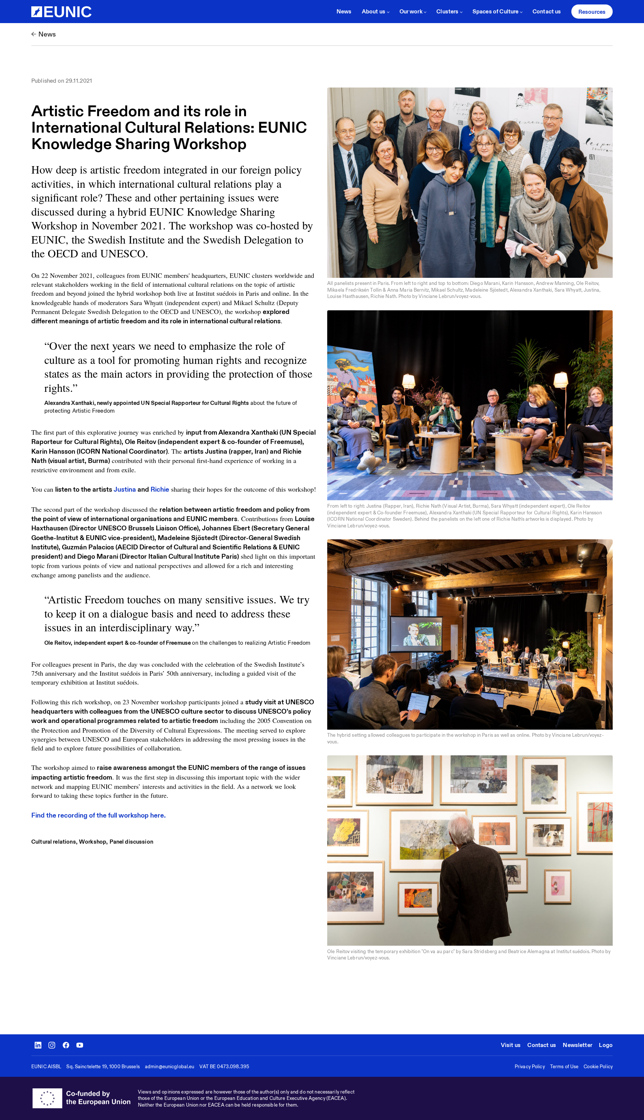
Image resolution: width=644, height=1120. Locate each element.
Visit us (511, 1044)
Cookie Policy (598, 1066)
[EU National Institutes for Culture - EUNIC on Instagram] (52, 1045)
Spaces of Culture (496, 11)
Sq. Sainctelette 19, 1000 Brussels (102, 1066)
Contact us (547, 11)
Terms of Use (564, 1066)
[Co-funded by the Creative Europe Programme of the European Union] (84, 1098)
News (344, 11)
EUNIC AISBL (46, 1066)
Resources (592, 11)
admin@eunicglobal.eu (170, 1066)
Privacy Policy (530, 1066)
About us (373, 11)
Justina (125, 489)
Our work (411, 11)
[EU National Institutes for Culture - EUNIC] (61, 12)
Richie (160, 489)
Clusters (447, 11)
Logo (606, 1044)
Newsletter (577, 1044)
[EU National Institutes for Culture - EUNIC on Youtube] (79, 1045)
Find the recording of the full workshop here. (98, 815)
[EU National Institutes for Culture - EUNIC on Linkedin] (38, 1045)
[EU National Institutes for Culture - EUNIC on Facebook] (66, 1045)
